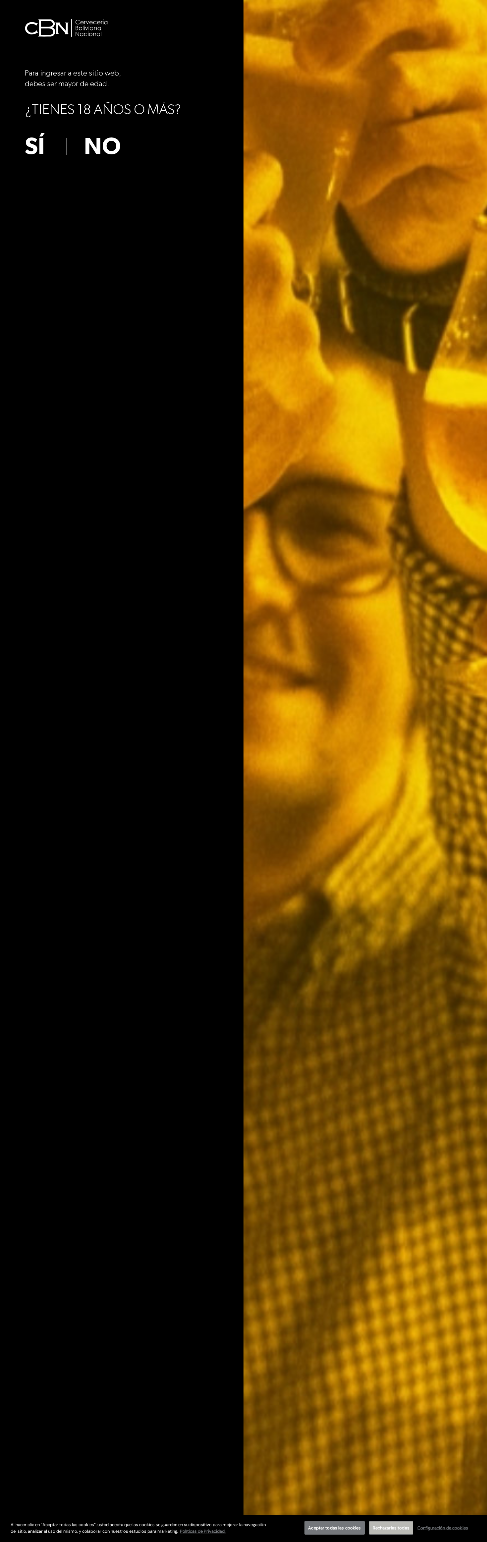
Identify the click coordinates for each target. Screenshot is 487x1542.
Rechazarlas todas (391, 1528)
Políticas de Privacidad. (203, 1531)
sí (35, 147)
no (102, 147)
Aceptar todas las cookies (334, 1528)
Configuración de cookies (442, 1528)
